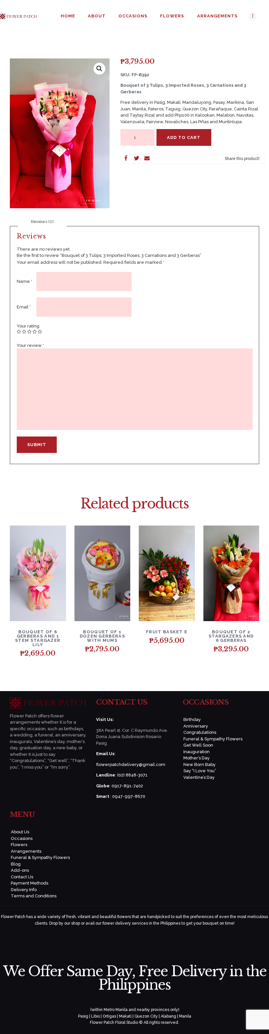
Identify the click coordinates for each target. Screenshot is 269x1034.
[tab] (42, 222)
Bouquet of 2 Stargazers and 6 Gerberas (231, 636)
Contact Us (22, 876)
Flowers (19, 844)
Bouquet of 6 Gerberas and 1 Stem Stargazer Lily (37, 638)
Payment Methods (29, 883)
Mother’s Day (196, 757)
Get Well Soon (198, 745)
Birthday (192, 719)
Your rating (28, 326)
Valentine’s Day (199, 777)
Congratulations (199, 732)
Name (24, 281)
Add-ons (20, 870)
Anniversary (195, 726)
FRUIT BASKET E (166, 632)
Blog (16, 864)
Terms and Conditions (33, 895)
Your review (30, 345)
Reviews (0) (42, 221)
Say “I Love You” (199, 770)
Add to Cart (183, 137)
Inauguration (196, 751)
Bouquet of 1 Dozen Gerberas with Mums (102, 636)
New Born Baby (199, 764)
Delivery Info (24, 889)
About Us (20, 831)
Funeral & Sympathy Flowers (212, 738)
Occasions (21, 838)
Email (24, 306)
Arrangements (26, 851)
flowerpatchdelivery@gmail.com (130, 764)
